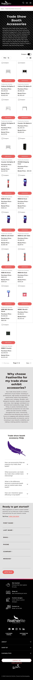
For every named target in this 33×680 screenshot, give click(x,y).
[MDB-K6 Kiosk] (25, 257)
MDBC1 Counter (6, 348)
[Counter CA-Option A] (25, 108)
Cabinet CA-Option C (8, 86)
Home (2, 8)
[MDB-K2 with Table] (25, 220)
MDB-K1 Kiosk (5, 199)
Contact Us (16, 660)
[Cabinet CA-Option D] (25, 71)
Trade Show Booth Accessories (13, 8)
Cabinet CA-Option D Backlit (8, 124)
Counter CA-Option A (24, 123)
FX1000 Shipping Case (23, 163)
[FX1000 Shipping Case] (25, 147)
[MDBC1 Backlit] (25, 294)
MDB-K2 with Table (24, 236)
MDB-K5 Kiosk (6, 273)
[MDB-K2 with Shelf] (8, 220)
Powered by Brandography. (23, 676)
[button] (27, 3)
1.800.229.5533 (16, 663)
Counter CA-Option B (8, 162)
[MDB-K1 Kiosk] (8, 183)
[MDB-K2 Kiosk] (25, 183)
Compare (24, 54)
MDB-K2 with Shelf (7, 236)
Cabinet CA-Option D (24, 86)
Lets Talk (8, 572)
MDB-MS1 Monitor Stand (7, 310)
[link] (7, 363)
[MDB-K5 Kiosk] (8, 257)
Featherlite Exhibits (11, 676)
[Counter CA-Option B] (8, 147)
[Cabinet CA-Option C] (8, 71)
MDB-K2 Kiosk (22, 199)
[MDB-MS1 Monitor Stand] (8, 294)
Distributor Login (24, 634)
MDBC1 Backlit (22, 309)
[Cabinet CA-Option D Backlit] (8, 108)
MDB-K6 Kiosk (22, 273)
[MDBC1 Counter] (8, 333)
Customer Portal (9, 634)
